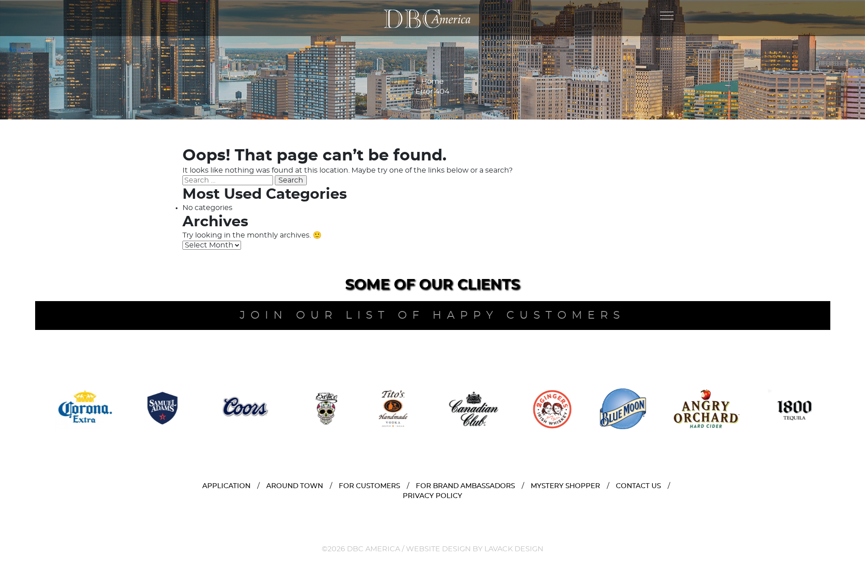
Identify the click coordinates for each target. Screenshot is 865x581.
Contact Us (638, 486)
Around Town (294, 486)
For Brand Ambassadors (465, 486)
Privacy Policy (432, 496)
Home (432, 81)
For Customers (369, 486)
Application (226, 486)
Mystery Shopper (565, 486)
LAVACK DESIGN (513, 549)
